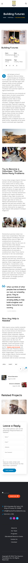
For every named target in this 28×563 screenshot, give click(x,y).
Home (4, 17)
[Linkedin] (17, 518)
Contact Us (14, 539)
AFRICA (4, 364)
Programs (14, 533)
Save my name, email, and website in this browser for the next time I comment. (13, 463)
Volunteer (14, 542)
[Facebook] (9, 65)
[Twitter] (6, 65)
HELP (16, 364)
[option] (14, 408)
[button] (26, 3)
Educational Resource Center (14, 536)
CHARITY (10, 364)
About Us (14, 528)
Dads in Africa (11, 408)
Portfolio (10, 17)
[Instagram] (16, 65)
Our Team (14, 531)
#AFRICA (7, 411)
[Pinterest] (13, 65)
